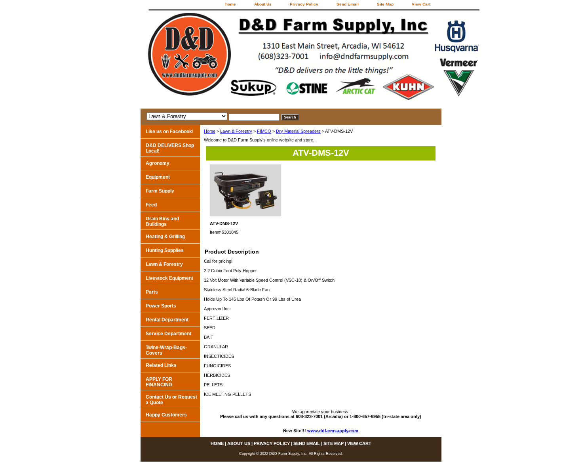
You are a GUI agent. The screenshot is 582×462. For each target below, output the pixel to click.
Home (209, 131)
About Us (263, 4)
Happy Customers (166, 415)
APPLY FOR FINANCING (159, 382)
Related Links (161, 365)
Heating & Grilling (165, 236)
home (230, 4)
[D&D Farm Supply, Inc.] (240, 59)
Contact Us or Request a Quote (171, 399)
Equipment (158, 177)
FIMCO (264, 131)
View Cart (421, 4)
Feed (151, 205)
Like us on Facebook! (170, 131)
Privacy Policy (304, 4)
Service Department (168, 333)
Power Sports (161, 306)
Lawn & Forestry (236, 131)
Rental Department (167, 320)
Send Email (348, 4)
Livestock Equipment (169, 278)
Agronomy (157, 163)
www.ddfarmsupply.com (332, 430)
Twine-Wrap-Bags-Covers (166, 350)
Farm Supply (160, 191)
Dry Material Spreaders (298, 131)
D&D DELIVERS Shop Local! (170, 148)
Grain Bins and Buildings (162, 221)
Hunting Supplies (165, 250)
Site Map (385, 4)
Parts (152, 292)
